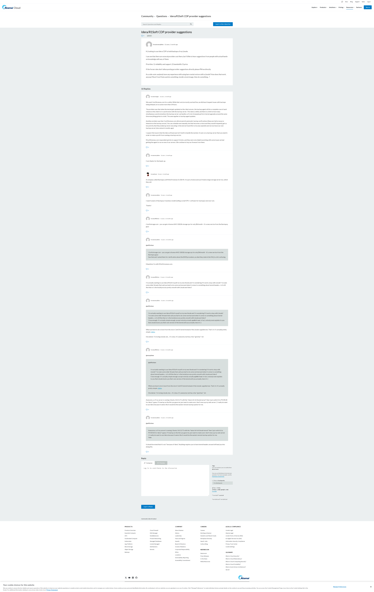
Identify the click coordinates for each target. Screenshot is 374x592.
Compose (149, 463)
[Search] (191, 24)
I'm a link (214, 491)
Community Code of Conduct (148, 519)
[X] (126, 578)
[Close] (371, 587)
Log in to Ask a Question (222, 24)
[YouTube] (129, 578)
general (149, 35)
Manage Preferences (339, 587)
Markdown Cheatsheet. (218, 476)
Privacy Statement (52, 590)
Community (147, 16)
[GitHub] (136, 578)
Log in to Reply (148, 506)
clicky (153, 332)
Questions (161, 16)
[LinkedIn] (133, 578)
